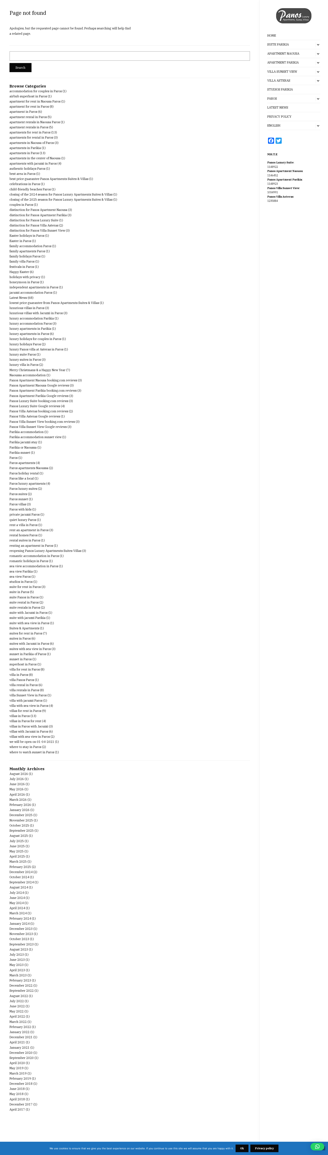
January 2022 (19, 1032)
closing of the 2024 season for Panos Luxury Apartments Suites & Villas (61, 194)
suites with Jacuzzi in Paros (29, 643)
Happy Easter (19, 272)
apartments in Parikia (25, 148)
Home (271, 35)
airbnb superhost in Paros (28, 96)
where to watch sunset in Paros (31, 752)
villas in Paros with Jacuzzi (28, 726)
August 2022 (18, 996)
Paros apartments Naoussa (28, 468)
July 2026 (16, 779)
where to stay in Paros (25, 747)
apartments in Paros (24, 153)
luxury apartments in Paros (29, 334)
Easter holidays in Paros (26, 235)
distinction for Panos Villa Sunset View (37, 230)
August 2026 (18, 774)
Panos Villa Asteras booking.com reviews (38, 411)
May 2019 (16, 1068)
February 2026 (20, 805)
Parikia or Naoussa (23, 447)
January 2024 (19, 923)
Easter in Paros (20, 241)
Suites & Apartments (24, 628)
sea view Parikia (21, 571)
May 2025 (16, 851)
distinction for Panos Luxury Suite (33, 220)
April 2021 (17, 1042)
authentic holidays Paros (27, 168)
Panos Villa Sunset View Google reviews (38, 427)
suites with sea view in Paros (30, 649)
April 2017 (17, 1109)
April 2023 (17, 970)
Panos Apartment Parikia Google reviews (39, 396)
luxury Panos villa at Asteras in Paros (36, 349)
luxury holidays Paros (25, 344)
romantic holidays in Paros (28, 561)
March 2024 (18, 913)
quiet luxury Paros (22, 520)
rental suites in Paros (24, 540)
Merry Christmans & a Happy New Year (37, 370)
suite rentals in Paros (24, 607)
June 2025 (17, 846)
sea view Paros (20, 576)
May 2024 (16, 903)
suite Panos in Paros (24, 597)
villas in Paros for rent (25, 721)
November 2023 (21, 934)
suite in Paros (19, 592)
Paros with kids (20, 509)
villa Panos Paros (21, 680)
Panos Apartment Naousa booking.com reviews (43, 380)
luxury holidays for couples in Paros (35, 339)
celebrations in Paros (24, 184)
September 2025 (21, 830)
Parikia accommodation (26, 432)
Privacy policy (264, 1148)
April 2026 (17, 794)
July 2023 (16, 954)
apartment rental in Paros (28, 117)
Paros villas (17, 504)
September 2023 (21, 944)
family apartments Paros (27, 251)
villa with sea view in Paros (28, 706)
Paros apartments (22, 463)
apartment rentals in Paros (28, 127)
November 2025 (21, 820)
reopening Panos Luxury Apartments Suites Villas (45, 551)
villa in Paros (18, 675)
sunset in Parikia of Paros (27, 654)
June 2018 (17, 1089)
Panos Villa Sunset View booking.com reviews (42, 422)
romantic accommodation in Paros (34, 556)
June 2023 (17, 960)
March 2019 (18, 1073)
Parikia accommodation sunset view (35, 437)
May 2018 (16, 1094)
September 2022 (21, 990)
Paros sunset (18, 499)
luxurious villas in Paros (26, 308)
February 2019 (20, 1078)
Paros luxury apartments (27, 483)
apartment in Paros (23, 112)
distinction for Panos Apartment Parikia (38, 215)
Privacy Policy (279, 116)
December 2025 (21, 815)
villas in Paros (19, 716)
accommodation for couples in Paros (35, 91)
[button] (317, 1146)
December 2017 (21, 1104)
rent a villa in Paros (23, 525)
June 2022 (17, 1006)
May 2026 (16, 789)
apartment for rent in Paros (29, 106)
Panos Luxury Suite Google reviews (34, 406)
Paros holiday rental (24, 473)
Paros (13, 458)
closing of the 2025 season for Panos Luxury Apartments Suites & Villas (61, 199)
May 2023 (16, 965)
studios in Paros (21, 582)
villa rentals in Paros (24, 690)
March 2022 (18, 1022)
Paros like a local (21, 478)
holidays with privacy (24, 277)
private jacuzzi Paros (24, 514)
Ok (242, 1148)
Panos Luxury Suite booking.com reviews (38, 401)
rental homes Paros (23, 535)
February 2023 (20, 980)
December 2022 (21, 985)
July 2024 (16, 893)
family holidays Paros (25, 256)
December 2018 (21, 1084)
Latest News (277, 107)
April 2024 (17, 908)
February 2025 (20, 867)
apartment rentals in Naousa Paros (34, 122)
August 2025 (18, 836)
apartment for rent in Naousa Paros (35, 101)
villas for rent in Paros (25, 711)
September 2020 (21, 1058)
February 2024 (20, 918)
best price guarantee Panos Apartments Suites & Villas (48, 179)
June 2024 (17, 898)
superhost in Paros (23, 664)
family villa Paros (22, 261)
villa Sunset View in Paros (28, 695)
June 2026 (17, 784)
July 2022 (16, 1001)
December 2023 (21, 929)
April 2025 (17, 856)
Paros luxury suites (23, 489)
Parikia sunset (19, 452)
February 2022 (20, 1027)
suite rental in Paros (24, 602)
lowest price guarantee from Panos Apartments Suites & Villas (54, 303)
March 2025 (18, 861)
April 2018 (17, 1099)
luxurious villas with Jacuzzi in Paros (36, 313)
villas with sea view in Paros (29, 736)
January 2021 (19, 1047)
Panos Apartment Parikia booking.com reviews (43, 390)
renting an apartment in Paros (31, 546)
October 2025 (19, 825)
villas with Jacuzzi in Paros (28, 731)
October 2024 (19, 877)
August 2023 (18, 949)
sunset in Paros (20, 659)
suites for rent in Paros (25, 633)
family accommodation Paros (30, 246)
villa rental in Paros (23, 685)
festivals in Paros (21, 267)
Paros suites (18, 494)
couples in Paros (21, 205)
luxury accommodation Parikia (31, 318)
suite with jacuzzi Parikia (27, 618)
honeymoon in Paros (24, 282)
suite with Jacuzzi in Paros (28, 613)
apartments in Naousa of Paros (31, 143)
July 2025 (16, 841)
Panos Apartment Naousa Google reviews (39, 385)
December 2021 (21, 1037)
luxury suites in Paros (25, 359)
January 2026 (19, 810)
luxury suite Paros (22, 354)
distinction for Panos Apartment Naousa (38, 210)
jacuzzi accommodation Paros (30, 292)
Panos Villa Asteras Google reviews (34, 416)
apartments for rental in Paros (31, 137)
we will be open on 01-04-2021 (31, 742)
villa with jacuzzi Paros (26, 700)
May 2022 (16, 1011)
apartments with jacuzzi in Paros (33, 163)
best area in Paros (22, 174)
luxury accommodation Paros (30, 323)
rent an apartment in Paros (29, 530)
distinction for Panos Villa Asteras (33, 225)
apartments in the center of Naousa (35, 158)
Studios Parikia (280, 89)
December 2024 (21, 872)
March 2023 (18, 975)
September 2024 (21, 882)
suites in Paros (20, 638)
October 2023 (19, 939)
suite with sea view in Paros (29, 623)
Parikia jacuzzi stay (23, 442)
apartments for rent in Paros (29, 132)
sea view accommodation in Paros (33, 566)
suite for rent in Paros (25, 587)
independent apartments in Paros (33, 287)
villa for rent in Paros (24, 669)
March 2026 (18, 800)
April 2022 (17, 1016)
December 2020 (21, 1053)
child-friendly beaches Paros (30, 189)
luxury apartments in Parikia (30, 329)
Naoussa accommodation (27, 375)
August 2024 (18, 887)
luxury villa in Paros (24, 365)
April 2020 (17, 1063)
